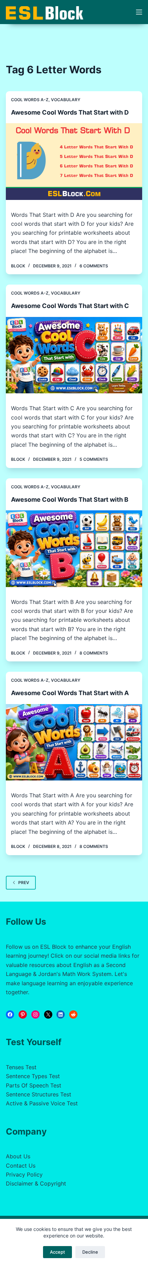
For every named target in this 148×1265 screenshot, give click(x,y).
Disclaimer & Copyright (36, 1183)
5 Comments (94, 459)
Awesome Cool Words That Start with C (70, 305)
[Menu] (139, 12)
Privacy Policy (24, 1174)
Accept (57, 1252)
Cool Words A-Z (30, 99)
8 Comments (94, 653)
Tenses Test (21, 1067)
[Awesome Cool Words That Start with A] (74, 742)
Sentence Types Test (33, 1076)
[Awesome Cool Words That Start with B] (74, 548)
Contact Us (20, 1165)
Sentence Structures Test (38, 1094)
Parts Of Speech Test (33, 1085)
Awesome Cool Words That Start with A (70, 693)
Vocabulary (65, 99)
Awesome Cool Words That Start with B (69, 499)
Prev (23, 882)
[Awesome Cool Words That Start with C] (74, 355)
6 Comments (94, 265)
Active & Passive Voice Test (42, 1103)
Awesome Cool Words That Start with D (70, 112)
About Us (18, 1156)
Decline (90, 1252)
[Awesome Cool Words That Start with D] (74, 161)
